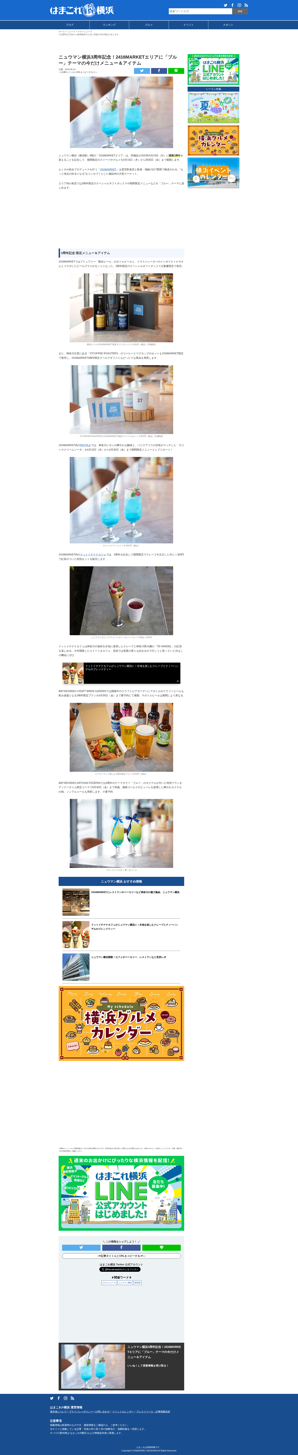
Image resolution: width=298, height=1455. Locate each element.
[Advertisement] (149, 44)
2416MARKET (108, 169)
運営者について (58, 1411)
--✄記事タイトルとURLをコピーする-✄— (78, 72)
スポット (228, 24)
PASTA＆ (85, 445)
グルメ (149, 24)
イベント (188, 24)
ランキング (109, 24)
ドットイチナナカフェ (93, 554)
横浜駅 (138, 1283)
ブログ (70, 24)
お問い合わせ (102, 1411)
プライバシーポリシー (81, 1411)
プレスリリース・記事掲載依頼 (153, 1411)
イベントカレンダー (123, 1411)
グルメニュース (109, 1283)
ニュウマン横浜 (125, 1283)
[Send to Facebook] (159, 71)
